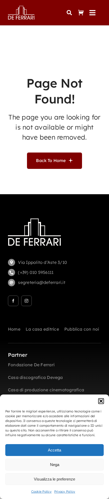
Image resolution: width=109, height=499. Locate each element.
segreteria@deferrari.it (41, 282)
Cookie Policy (41, 491)
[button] (101, 401)
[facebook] (13, 301)
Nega (54, 464)
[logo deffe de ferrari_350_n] (21, 8)
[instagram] (26, 301)
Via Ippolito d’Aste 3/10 (42, 262)
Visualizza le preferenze (54, 479)
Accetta (54, 450)
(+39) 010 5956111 (35, 272)
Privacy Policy (64, 491)
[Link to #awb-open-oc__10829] (69, 12)
